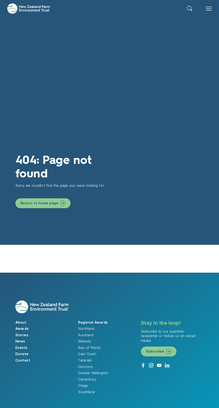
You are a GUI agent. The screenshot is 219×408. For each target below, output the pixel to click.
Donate (22, 354)
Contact (22, 360)
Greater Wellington (93, 373)
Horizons (85, 367)
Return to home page (39, 203)
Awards (22, 328)
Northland (86, 328)
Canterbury (87, 379)
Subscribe (155, 351)
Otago (83, 385)
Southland (86, 392)
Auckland (85, 335)
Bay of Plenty (89, 347)
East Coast (87, 354)
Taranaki (85, 360)
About (20, 322)
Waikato (84, 341)
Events (21, 347)
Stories (21, 335)
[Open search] (190, 8)
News (20, 341)
